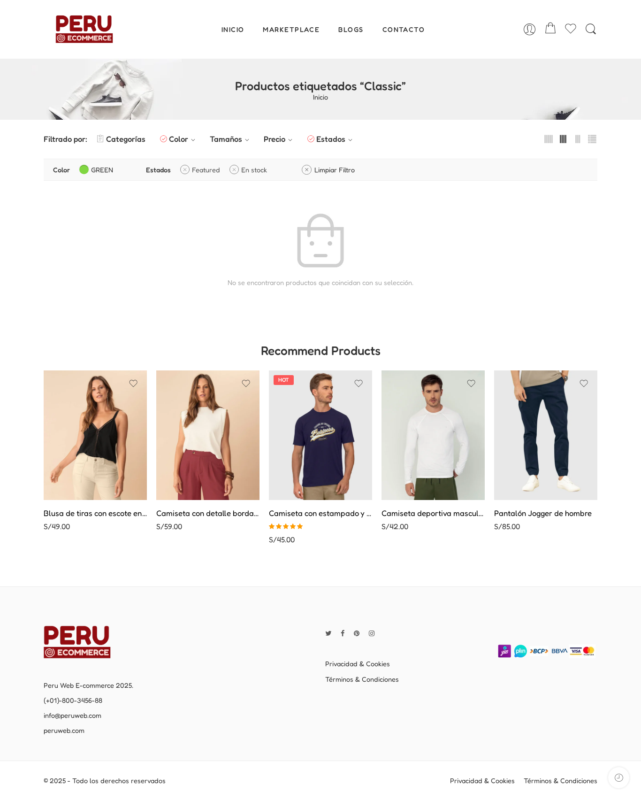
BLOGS (350, 29)
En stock (254, 170)
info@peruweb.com (72, 715)
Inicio (320, 97)
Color (178, 139)
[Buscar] (590, 29)
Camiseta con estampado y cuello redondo (320, 513)
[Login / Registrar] (529, 29)
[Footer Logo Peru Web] (83, 641)
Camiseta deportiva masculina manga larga (433, 513)
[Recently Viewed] (618, 777)
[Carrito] (550, 29)
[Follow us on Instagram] (371, 633)
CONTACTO (403, 29)
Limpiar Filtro (334, 170)
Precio (274, 139)
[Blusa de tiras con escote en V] (95, 435)
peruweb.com (64, 730)
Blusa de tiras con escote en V (95, 513)
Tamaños (226, 139)
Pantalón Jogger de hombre (543, 513)
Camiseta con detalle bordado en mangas (207, 513)
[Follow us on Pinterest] (356, 633)
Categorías (125, 139)
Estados (330, 139)
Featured (206, 170)
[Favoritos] (133, 383)
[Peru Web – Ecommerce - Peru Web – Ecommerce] (84, 29)
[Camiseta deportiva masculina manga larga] (433, 435)
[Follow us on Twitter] (328, 633)
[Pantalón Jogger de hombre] (545, 435)
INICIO (232, 29)
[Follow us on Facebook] (342, 633)
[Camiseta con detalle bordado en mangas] (207, 435)
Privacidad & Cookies (357, 664)
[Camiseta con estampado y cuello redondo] (320, 435)
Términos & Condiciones (362, 679)
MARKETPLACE (291, 29)
